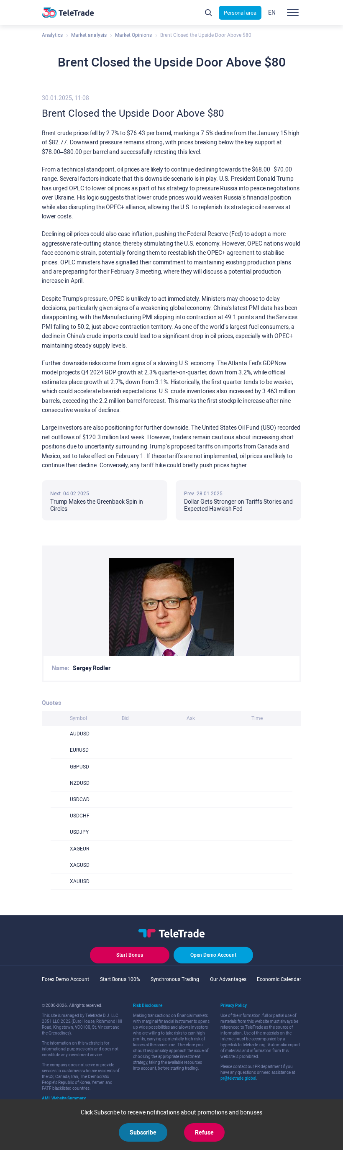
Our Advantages (228, 979)
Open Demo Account (213, 955)
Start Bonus (129, 955)
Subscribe (143, 1132)
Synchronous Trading (175, 979)
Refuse (204, 1132)
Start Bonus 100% (120, 979)
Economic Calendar (279, 979)
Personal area (240, 13)
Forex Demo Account (65, 979)
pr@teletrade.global (238, 1078)
